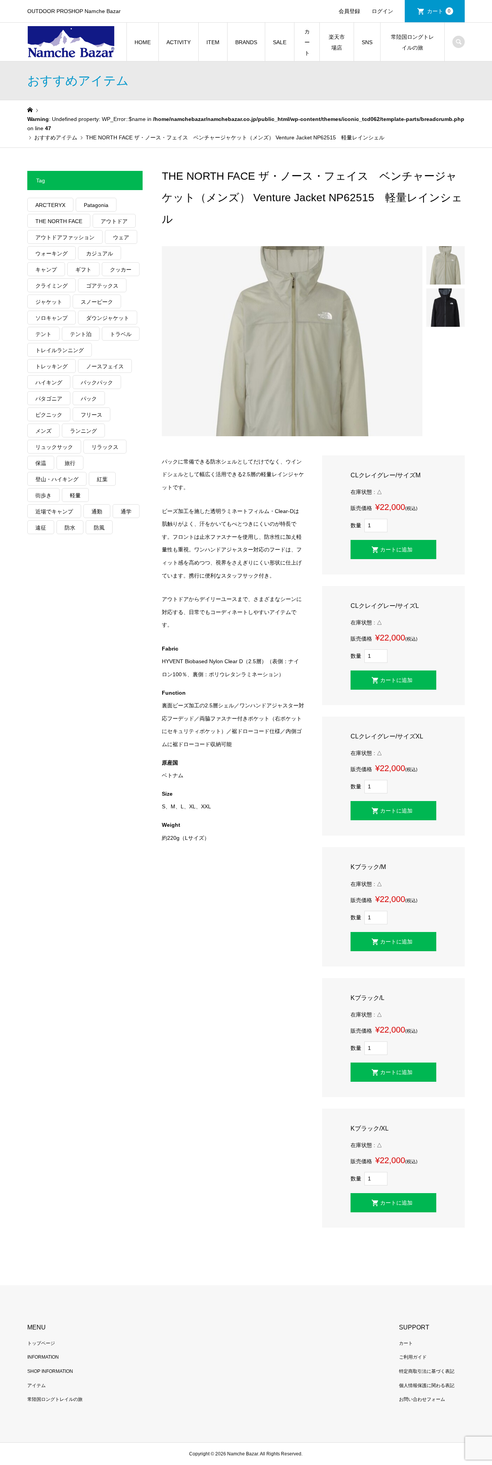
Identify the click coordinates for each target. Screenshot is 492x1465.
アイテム (36, 1385)
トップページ (41, 1343)
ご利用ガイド (413, 1357)
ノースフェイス (105, 366)
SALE (279, 42)
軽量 (75, 495)
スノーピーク (97, 302)
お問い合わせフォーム (422, 1399)
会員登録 (349, 11)
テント (43, 334)
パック (89, 399)
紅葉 (102, 479)
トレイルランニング (59, 350)
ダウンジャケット (107, 318)
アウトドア (114, 221)
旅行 (70, 463)
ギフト (83, 270)
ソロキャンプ (51, 318)
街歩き (43, 495)
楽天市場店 (337, 42)
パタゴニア (48, 399)
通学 (126, 511)
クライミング (51, 286)
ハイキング (48, 382)
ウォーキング (51, 253)
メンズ (43, 431)
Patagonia (96, 205)
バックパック (97, 382)
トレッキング (51, 366)
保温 (40, 463)
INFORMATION (43, 1357)
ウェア (121, 237)
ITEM (212, 42)
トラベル (120, 334)
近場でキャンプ (54, 511)
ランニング (83, 431)
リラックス (104, 447)
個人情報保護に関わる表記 (426, 1385)
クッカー (120, 270)
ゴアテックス (102, 286)
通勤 (96, 511)
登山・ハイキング (56, 479)
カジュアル (99, 253)
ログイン (382, 11)
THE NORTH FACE (58, 221)
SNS (367, 42)
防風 (99, 528)
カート (439, 11)
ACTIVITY (178, 42)
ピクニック (48, 415)
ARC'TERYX (50, 205)
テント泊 (80, 334)
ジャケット (48, 302)
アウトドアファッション (65, 237)
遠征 (40, 528)
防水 (70, 528)
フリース (91, 415)
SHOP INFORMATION (50, 1371)
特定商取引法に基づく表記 (426, 1371)
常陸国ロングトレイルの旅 (412, 42)
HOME (143, 42)
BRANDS (246, 42)
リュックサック (54, 447)
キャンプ (46, 270)
